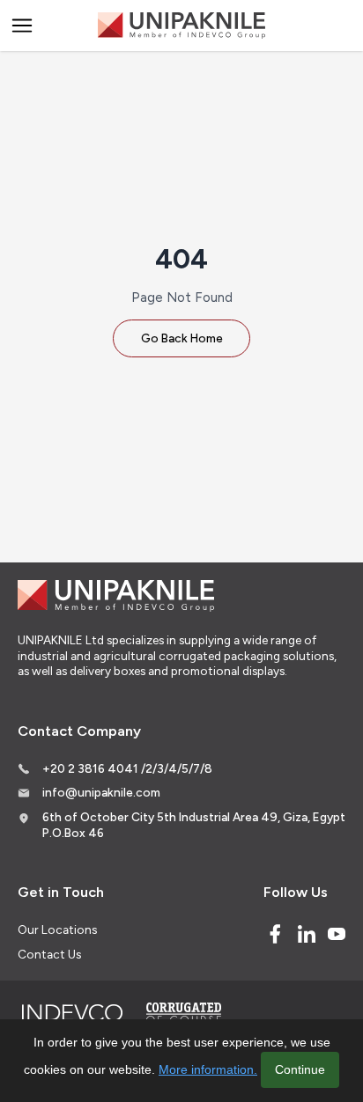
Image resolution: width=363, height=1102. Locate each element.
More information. (208, 1069)
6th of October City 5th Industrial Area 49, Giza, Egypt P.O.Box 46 (193, 825)
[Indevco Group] (72, 1013)
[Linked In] (306, 934)
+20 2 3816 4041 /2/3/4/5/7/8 (127, 768)
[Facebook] (274, 933)
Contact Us (49, 954)
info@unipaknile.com (101, 792)
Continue (300, 1069)
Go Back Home (182, 338)
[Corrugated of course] (185, 1013)
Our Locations (57, 929)
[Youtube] (336, 934)
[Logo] (181, 26)
